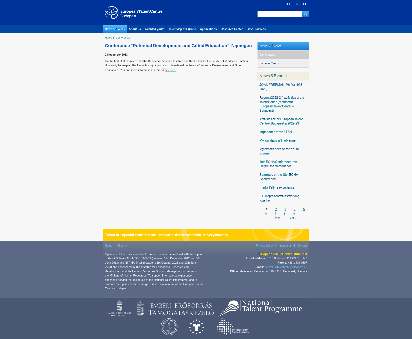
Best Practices (256, 29)
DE (305, 4)
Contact (302, 245)
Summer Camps (269, 63)
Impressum (285, 245)
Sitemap (122, 245)
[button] (305, 14)
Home (108, 37)
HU (288, 4)
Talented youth (154, 29)
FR (296, 4)
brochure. (170, 70)
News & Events (115, 29)
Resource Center (232, 29)
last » (292, 217)
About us (135, 29)
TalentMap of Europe (182, 29)
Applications (208, 29)
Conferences (123, 37)
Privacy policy (265, 245)
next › (278, 217)
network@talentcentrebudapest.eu (286, 267)
